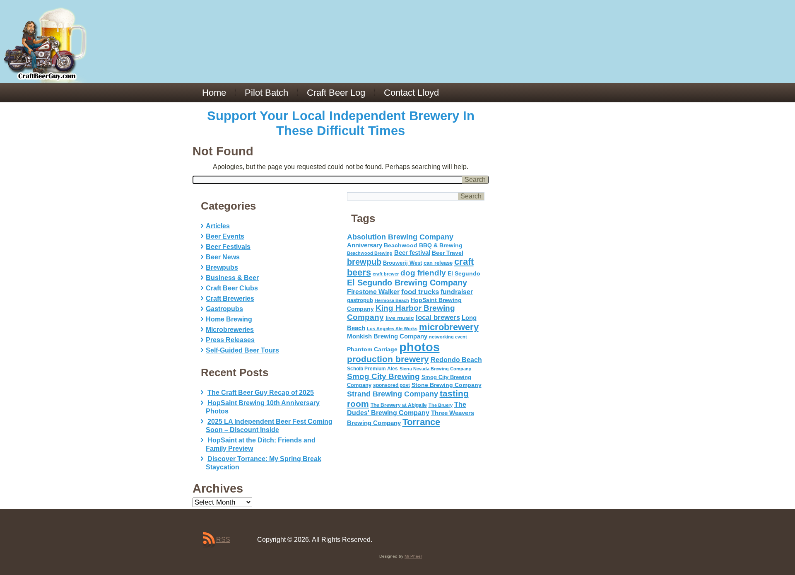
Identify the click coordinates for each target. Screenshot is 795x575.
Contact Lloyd (411, 92)
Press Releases (230, 339)
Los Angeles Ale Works (392, 328)
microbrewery (449, 327)
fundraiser (457, 291)
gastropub (360, 300)
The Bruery (441, 405)
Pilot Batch (266, 92)
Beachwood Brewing (370, 253)
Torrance (421, 422)
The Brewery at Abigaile (399, 405)
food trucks (420, 292)
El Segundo (464, 274)
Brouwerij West (402, 263)
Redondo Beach (456, 359)
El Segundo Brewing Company (407, 282)
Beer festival (412, 252)
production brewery (388, 359)
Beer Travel (447, 252)
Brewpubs (222, 267)
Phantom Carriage (372, 349)
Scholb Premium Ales (372, 369)
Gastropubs (224, 308)
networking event (448, 336)
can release (438, 263)
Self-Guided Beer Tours (242, 350)
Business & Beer (232, 277)
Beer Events (225, 236)
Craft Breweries (230, 298)
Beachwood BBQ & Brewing (423, 245)
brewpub (364, 261)
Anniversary (364, 245)
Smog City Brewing (383, 376)
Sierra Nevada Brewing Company (435, 368)
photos (419, 347)
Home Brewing (229, 319)
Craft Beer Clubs (232, 288)
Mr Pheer (413, 556)
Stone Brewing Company (447, 385)
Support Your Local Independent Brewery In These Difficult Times (341, 123)
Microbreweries (230, 329)
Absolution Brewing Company (400, 236)
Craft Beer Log (336, 92)
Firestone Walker (373, 291)
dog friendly (423, 272)
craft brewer (386, 273)
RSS (223, 539)
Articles (218, 226)
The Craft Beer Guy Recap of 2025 (260, 392)
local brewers (438, 317)
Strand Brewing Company (392, 394)
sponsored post (391, 385)
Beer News (223, 257)
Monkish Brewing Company (387, 336)
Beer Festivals (228, 246)
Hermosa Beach (392, 300)
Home (214, 92)
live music (399, 317)
